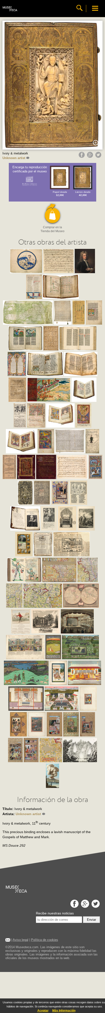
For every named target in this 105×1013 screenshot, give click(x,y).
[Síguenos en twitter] (95, 906)
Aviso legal (20, 940)
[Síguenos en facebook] (74, 906)
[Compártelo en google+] (90, 157)
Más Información (63, 1010)
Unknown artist (13, 158)
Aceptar (43, 1010)
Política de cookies (44, 940)
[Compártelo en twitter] (99, 157)
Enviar (91, 919)
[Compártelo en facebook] (82, 157)
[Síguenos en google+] (84, 906)
